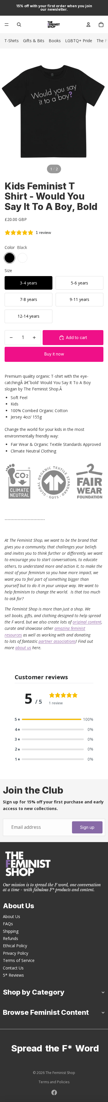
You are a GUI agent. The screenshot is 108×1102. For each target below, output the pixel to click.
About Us (11, 916)
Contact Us (13, 968)
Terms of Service (19, 960)
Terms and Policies (54, 1081)
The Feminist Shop (60, 1072)
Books (55, 40)
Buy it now (54, 353)
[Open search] (19, 24)
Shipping (10, 931)
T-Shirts (11, 40)
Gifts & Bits (33, 40)
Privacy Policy (15, 953)
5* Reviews (13, 975)
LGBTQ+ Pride (78, 40)
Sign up (87, 827)
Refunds (10, 938)
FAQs (8, 923)
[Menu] (6, 24)
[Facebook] (54, 1092)
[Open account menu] (88, 24)
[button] (54, 719)
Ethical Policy (15, 945)
